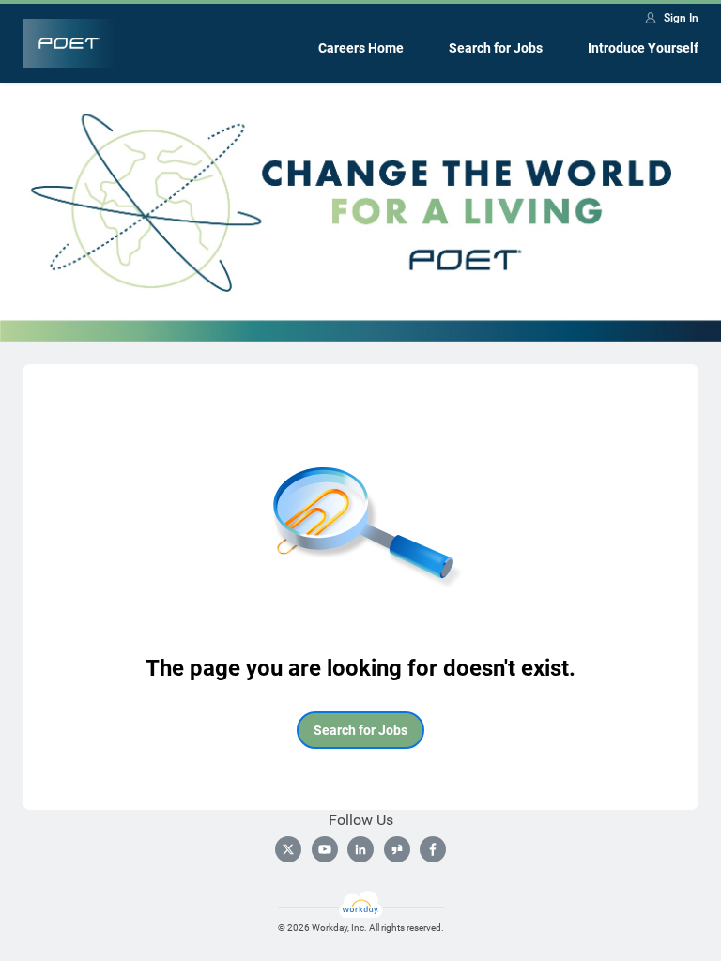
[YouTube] (325, 849)
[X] (288, 849)
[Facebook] (433, 849)
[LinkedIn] (360, 849)
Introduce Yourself (643, 47)
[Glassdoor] (397, 849)
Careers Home (361, 47)
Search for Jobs (496, 47)
